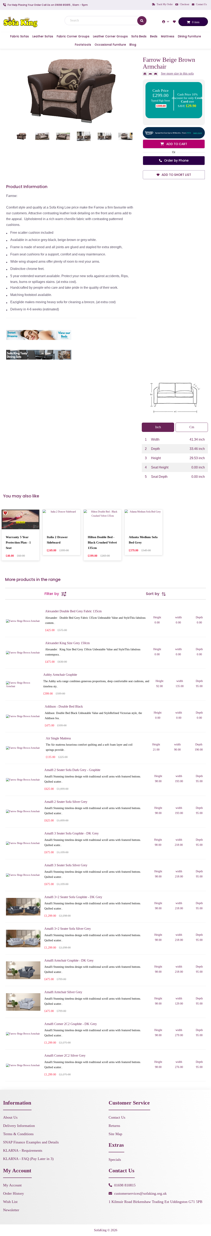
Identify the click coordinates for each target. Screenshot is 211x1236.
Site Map (115, 1134)
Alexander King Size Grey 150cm (67, 643)
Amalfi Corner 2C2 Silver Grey (65, 1055)
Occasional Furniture (110, 45)
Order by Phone (176, 160)
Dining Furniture (189, 36)
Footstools (83, 45)
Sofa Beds (139, 36)
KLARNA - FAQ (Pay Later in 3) (28, 1159)
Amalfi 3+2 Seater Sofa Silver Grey (67, 928)
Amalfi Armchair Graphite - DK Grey (69, 960)
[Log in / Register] (166, 21)
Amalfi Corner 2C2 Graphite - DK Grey (70, 1024)
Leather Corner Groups (110, 36)
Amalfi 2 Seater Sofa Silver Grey (65, 801)
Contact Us (201, 4)
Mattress (167, 36)
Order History (13, 1193)
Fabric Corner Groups (73, 36)
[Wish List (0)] (175, 21)
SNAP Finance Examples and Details (31, 1142)
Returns (114, 1126)
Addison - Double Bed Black (64, 706)
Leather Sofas (42, 36)
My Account (12, 1185)
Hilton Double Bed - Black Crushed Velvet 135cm (102, 542)
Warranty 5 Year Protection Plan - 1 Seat (18, 542)
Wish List (10, 1202)
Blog (132, 45)
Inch (158, 427)
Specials (115, 1159)
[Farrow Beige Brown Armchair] (71, 90)
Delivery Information (19, 1126)
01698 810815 (125, 1185)
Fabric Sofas (19, 36)
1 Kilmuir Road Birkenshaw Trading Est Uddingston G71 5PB (155, 1202)
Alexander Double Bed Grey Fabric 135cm (73, 611)
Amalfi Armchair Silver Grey (63, 992)
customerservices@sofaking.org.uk (140, 1193)
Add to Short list (176, 175)
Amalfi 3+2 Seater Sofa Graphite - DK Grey (73, 897)
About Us (10, 1117)
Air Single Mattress (58, 738)
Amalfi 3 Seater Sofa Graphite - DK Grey (71, 833)
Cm (191, 427)
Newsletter (11, 1210)
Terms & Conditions (18, 1134)
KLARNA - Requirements (22, 1150)
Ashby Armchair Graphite (60, 674)
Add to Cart (176, 144)
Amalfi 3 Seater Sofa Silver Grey (65, 865)
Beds (153, 36)
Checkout (184, 4)
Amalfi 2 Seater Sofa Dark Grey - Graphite (72, 770)
